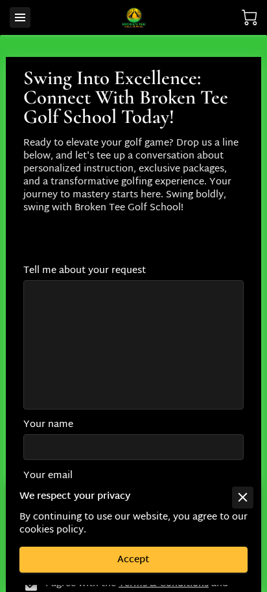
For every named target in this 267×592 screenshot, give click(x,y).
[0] (249, 18)
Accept (133, 560)
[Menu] (20, 17)
